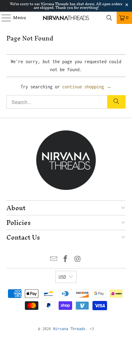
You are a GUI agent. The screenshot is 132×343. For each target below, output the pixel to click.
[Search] (109, 18)
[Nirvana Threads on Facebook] (65, 259)
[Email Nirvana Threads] (53, 259)
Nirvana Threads (69, 328)
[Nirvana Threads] (66, 18)
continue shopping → (86, 86)
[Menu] (3, 18)
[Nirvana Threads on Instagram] (77, 259)
